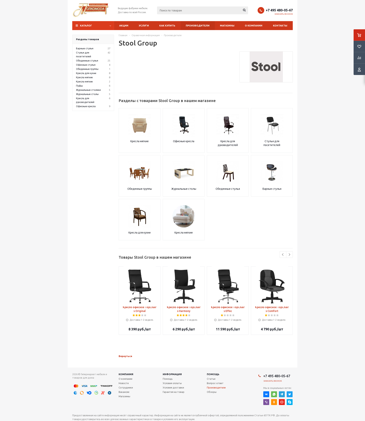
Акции (123, 25)
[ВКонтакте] (266, 394)
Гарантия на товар (173, 392)
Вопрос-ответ (215, 383)
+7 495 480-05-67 (279, 10)
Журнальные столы (183, 188)
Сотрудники (126, 387)
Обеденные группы (139, 188)
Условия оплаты (172, 383)
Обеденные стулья (228, 188)
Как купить (167, 25)
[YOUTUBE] (282, 402)
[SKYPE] (290, 402)
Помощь (213, 374)
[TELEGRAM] (282, 394)
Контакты (280, 25)
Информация (172, 374)
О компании (253, 25)
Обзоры (212, 392)
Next (289, 254)
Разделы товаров (87, 39)
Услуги (144, 25)
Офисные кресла (183, 141)
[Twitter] (290, 394)
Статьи (211, 378)
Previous (283, 254)
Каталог (86, 25)
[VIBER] (266, 402)
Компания (126, 374)
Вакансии (124, 392)
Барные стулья (272, 188)
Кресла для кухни (140, 232)
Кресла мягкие (139, 141)
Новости (124, 383)
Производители (197, 25)
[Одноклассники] (274, 402)
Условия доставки (173, 387)
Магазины (227, 25)
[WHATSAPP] (274, 394)
